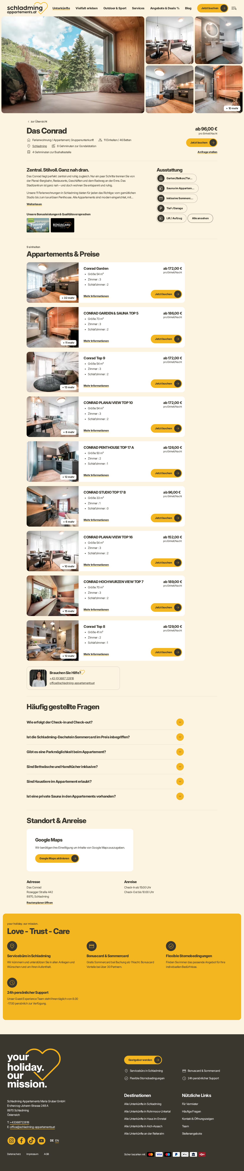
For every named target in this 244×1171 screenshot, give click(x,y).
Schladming (39, 146)
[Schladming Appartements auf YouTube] (41, 1140)
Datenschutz (14, 1154)
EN (57, 1140)
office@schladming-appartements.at (72, 683)
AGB (46, 1154)
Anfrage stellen (207, 152)
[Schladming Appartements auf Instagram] (11, 1140)
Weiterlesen (34, 204)
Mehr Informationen (96, 296)
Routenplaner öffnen (40, 902)
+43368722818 (19, 1122)
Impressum (32, 1154)
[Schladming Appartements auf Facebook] (21, 1140)
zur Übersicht (39, 121)
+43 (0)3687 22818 (62, 678)
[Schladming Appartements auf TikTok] (31, 1140)
